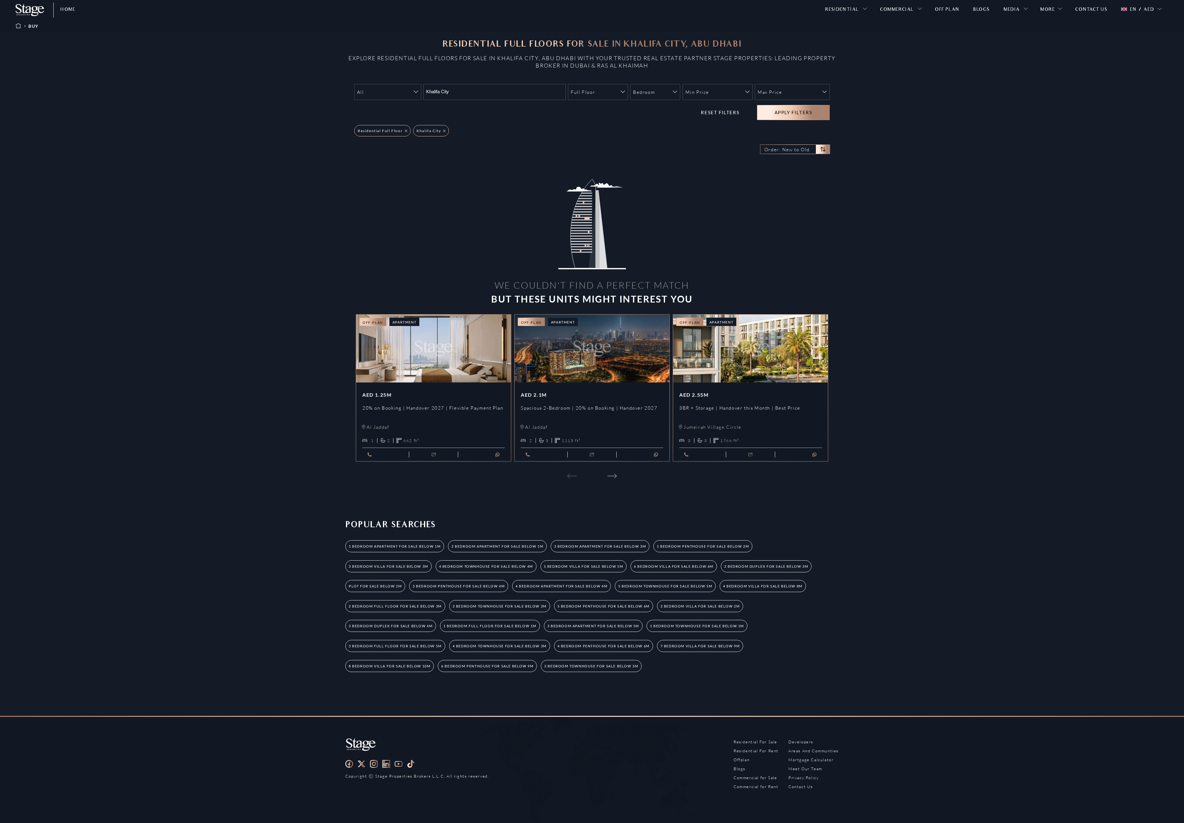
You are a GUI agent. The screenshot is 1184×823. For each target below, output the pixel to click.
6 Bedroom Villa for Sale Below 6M (673, 566)
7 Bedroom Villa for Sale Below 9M (700, 646)
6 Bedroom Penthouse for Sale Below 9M (487, 666)
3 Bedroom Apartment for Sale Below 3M (600, 546)
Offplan (742, 759)
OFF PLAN (947, 10)
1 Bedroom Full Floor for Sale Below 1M (489, 626)
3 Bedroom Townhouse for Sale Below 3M (591, 666)
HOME (67, 10)
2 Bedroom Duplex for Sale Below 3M (766, 566)
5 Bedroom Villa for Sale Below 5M (583, 566)
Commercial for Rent (756, 786)
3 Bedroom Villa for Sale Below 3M (388, 566)
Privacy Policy (803, 777)
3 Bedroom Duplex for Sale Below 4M (391, 626)
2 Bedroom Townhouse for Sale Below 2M (500, 606)
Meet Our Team (805, 768)
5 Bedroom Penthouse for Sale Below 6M (603, 606)
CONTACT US (1091, 10)
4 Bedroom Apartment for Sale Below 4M (561, 586)
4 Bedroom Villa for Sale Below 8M (763, 586)
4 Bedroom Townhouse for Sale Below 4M (486, 566)
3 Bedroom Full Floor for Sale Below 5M (395, 646)
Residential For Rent (756, 750)
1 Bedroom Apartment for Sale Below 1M (395, 546)
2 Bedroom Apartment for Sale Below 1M (497, 546)
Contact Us (800, 786)
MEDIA (1012, 10)
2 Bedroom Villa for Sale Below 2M (700, 606)
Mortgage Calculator (810, 759)
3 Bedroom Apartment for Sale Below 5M (593, 626)
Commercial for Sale (755, 777)
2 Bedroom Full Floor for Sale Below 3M (395, 606)
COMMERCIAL (897, 10)
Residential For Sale (755, 741)
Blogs (740, 768)
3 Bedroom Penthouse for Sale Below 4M (459, 586)
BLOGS (981, 10)
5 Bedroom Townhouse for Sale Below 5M (665, 586)
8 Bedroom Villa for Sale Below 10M (389, 666)
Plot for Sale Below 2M (375, 586)
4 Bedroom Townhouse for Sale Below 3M (500, 646)
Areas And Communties (813, 750)
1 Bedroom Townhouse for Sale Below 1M (697, 626)
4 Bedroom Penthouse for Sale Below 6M (603, 646)
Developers (800, 741)
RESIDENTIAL (842, 10)
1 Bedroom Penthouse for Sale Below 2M (703, 546)
